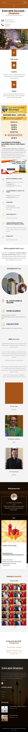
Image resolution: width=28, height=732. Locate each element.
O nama (2, 694)
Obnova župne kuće (13, 715)
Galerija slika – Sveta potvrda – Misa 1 (14, 650)
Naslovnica (3, 691)
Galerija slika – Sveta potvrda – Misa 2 (14, 652)
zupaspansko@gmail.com (10, 21)
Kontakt (2, 696)
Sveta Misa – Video (14, 654)
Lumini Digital (14, 730)
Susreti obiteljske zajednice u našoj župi (17, 706)
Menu (4, 2)
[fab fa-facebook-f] (14, 6)
